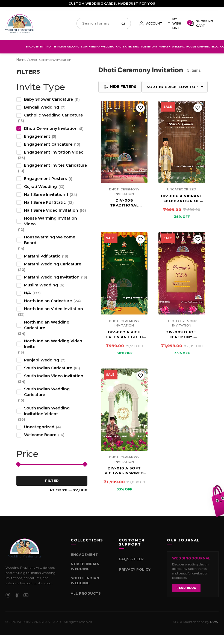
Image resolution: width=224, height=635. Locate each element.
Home (21, 60)
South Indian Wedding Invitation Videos (47, 411)
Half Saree (124, 46)
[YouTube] (25, 595)
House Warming (198, 46)
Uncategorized (39, 426)
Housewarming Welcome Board (49, 240)
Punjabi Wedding (41, 360)
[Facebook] (16, 595)
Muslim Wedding (41, 285)
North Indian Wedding (62, 46)
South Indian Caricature (48, 368)
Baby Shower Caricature (48, 99)
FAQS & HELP (131, 559)
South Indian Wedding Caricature (47, 392)
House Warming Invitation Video (50, 221)
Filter (52, 480)
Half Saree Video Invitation (51, 210)
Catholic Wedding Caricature (53, 115)
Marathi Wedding (172, 46)
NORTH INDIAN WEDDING (85, 566)
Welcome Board (40, 434)
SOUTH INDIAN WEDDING (85, 580)
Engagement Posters (45, 178)
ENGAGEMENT (84, 555)
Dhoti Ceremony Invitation (51, 128)
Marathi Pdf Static (42, 256)
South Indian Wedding (97, 46)
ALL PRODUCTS (86, 593)
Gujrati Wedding (40, 186)
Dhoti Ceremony (145, 46)
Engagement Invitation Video (54, 152)
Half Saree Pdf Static (45, 202)
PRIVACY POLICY (135, 569)
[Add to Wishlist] (140, 107)
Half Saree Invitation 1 (46, 194)
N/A (27, 292)
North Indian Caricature (48, 300)
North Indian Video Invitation (53, 308)
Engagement (35, 46)
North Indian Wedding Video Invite (53, 344)
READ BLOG (186, 588)
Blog (215, 46)
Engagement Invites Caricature (55, 165)
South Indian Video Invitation (53, 375)
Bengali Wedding (41, 107)
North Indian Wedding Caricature (46, 325)
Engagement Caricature (48, 144)
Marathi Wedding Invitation (51, 277)
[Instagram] (7, 595)
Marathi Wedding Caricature (52, 264)
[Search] (125, 23)
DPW (214, 622)
